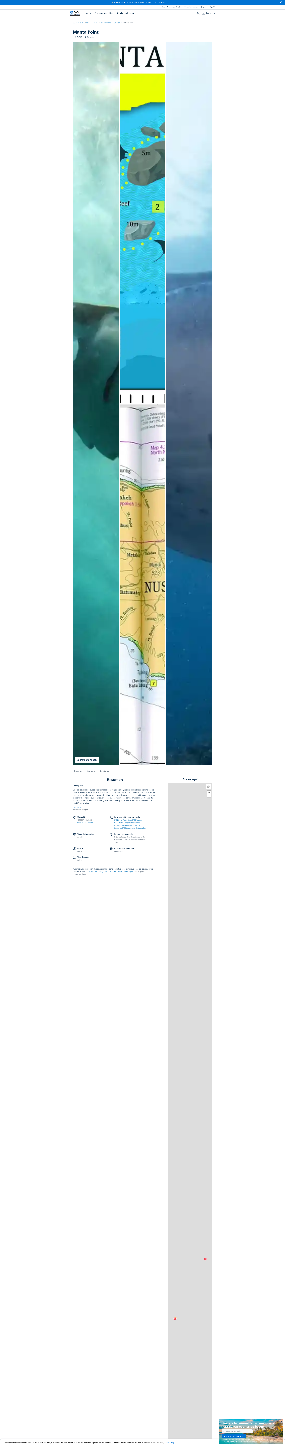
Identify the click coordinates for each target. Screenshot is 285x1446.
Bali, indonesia (105, 23)
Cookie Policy (169, 1443)
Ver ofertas (162, 2)
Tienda (120, 13)
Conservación (101, 13)
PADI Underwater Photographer (134, 828)
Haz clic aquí (241, 1441)
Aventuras (91, 771)
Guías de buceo (78, 23)
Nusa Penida (118, 23)
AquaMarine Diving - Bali (97, 871)
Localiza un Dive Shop (175, 7)
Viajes (111, 13)
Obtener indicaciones (85, 822)
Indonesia (94, 23)
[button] (175, 1319)
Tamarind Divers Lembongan (120, 871)
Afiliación (129, 13)
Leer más (76, 807)
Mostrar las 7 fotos (86, 760)
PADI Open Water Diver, (123, 820)
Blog (163, 7)
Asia (87, 23)
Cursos (89, 13)
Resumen (78, 771)
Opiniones (104, 771)
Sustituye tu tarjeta (192, 7)
